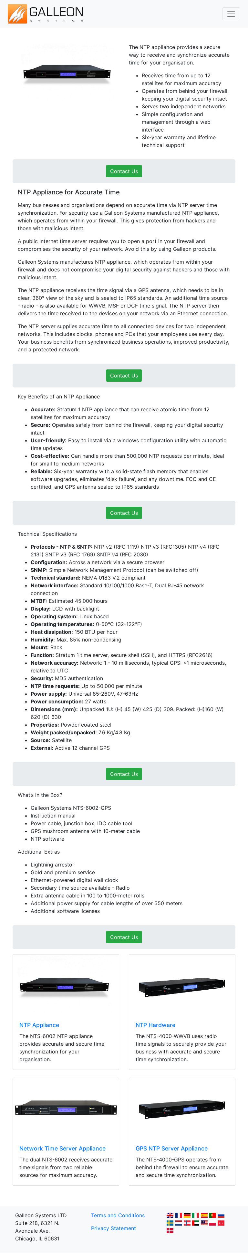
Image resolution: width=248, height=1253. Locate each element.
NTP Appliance (39, 1025)
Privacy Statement (113, 1228)
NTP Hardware (155, 1025)
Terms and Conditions (118, 1215)
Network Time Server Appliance (62, 1148)
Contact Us (124, 171)
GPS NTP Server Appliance (172, 1148)
